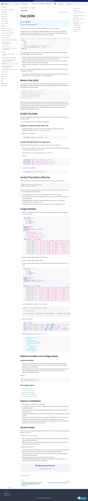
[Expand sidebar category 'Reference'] (17, 79)
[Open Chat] (82, 498)
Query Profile (43, 334)
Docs (11, 4)
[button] (10, 86)
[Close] (86, 1)
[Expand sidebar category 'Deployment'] (17, 17)
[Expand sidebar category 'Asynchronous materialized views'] (17, 43)
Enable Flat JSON (76, 10)
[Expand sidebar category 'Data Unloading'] (17, 24)
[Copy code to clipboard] (68, 38)
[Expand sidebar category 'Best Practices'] (17, 14)
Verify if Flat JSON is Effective (78, 18)
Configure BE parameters (44, 130)
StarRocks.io (7, 493)
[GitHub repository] (55, 4)
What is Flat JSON (76, 8)
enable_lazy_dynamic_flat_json (29, 396)
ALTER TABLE (49, 153)
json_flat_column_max (27, 390)
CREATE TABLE (40, 150)
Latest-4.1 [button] (16, 4)
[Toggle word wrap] (66, 38)
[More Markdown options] (69, 12)
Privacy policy (69, 4)
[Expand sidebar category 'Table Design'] (17, 19)
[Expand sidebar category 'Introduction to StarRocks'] (17, 10)
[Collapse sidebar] (9, 487)
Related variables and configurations (77, 23)
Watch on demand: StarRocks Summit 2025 (44, 0)
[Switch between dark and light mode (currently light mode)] (74, 4)
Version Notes (75, 31)
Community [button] (60, 4)
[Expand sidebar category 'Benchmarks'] (17, 83)
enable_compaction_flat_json (29, 394)
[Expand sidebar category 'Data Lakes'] (17, 26)
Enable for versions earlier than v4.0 (80, 13)
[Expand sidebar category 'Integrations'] (17, 74)
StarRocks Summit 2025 (37, 4)
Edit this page (25, 475)
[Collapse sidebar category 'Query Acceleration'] (17, 28)
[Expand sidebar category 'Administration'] (17, 76)
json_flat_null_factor (27, 388)
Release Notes (49, 4)
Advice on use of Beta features (29, 24)
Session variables (77, 25)
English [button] (25, 4)
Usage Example (76, 20)
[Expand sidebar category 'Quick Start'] (17, 12)
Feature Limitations (76, 29)
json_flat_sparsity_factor (28, 392)
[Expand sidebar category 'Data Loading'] (17, 21)
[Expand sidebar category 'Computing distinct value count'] (17, 54)
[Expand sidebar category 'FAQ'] (17, 81)
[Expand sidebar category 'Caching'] (17, 52)
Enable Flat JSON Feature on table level (79, 16)
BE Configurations (77, 27)
